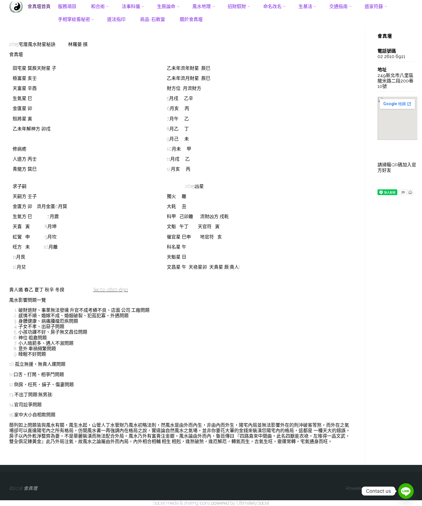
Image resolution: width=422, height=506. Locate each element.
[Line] (406, 491)
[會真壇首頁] (16, 6)
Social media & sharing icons (182, 503)
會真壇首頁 (39, 6)
